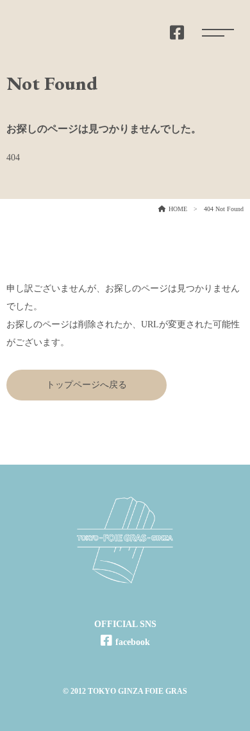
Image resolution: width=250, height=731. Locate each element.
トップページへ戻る (86, 385)
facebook (132, 642)
